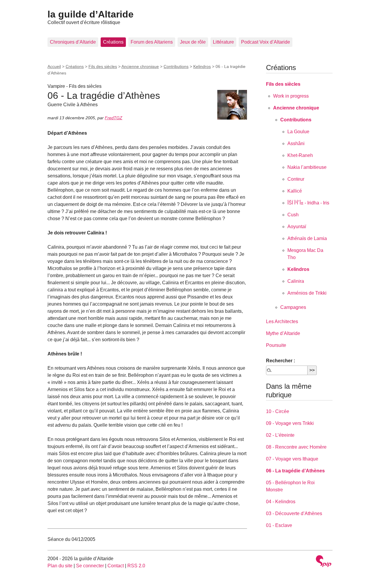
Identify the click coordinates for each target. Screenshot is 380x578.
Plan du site (60, 565)
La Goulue (298, 131)
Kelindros (202, 66)
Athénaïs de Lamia (307, 238)
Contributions (176, 66)
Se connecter (90, 565)
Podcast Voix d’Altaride (265, 42)
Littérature (223, 42)
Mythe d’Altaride (283, 333)
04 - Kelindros (280, 501)
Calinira (295, 281)
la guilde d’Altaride (91, 14)
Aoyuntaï (296, 226)
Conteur (295, 179)
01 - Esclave (279, 525)
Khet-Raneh (300, 155)
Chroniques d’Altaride (73, 42)
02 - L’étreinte (280, 435)
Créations (113, 42)
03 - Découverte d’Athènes (294, 513)
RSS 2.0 (136, 565)
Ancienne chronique (140, 66)
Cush (293, 214)
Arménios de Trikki (307, 293)
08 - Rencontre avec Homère (296, 447)
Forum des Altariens (152, 42)
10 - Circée (277, 411)
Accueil (54, 66)
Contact (115, 565)
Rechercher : (280, 360)
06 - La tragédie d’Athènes (295, 470)
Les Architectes (282, 321)
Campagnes (293, 307)
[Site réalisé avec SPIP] (323, 562)
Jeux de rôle (193, 42)
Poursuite (276, 345)
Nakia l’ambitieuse (307, 167)
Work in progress (291, 96)
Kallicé (294, 190)
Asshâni (296, 143)
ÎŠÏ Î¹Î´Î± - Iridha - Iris (308, 202)
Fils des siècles (102, 66)
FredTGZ (113, 117)
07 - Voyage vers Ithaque (292, 458)
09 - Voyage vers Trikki (290, 423)
